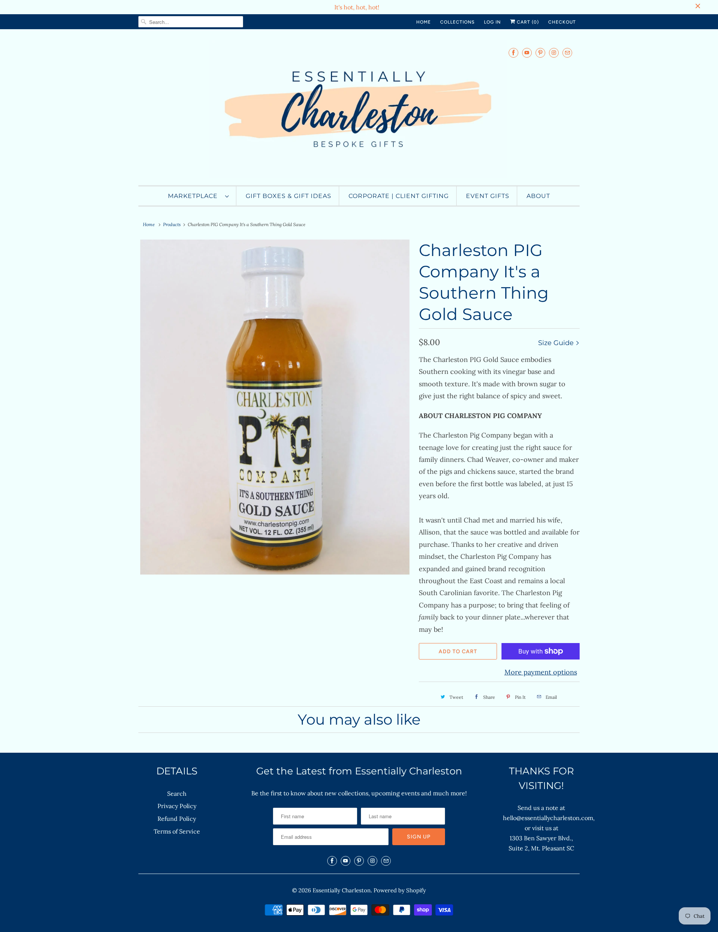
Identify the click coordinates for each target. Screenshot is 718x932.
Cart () (527, 22)
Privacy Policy (176, 806)
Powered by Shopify (400, 890)
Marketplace (194, 196)
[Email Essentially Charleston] (567, 52)
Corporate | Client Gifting (399, 196)
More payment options (540, 672)
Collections (457, 22)
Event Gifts (487, 196)
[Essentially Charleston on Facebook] (513, 52)
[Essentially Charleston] (359, 109)
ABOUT (538, 196)
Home (423, 22)
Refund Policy (176, 818)
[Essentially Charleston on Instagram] (554, 52)
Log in (492, 22)
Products (172, 224)
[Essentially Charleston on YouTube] (527, 52)
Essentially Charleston (342, 890)
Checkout (562, 22)
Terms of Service (177, 831)
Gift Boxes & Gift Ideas (288, 196)
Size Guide (557, 343)
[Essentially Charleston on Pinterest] (540, 52)
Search (177, 793)
